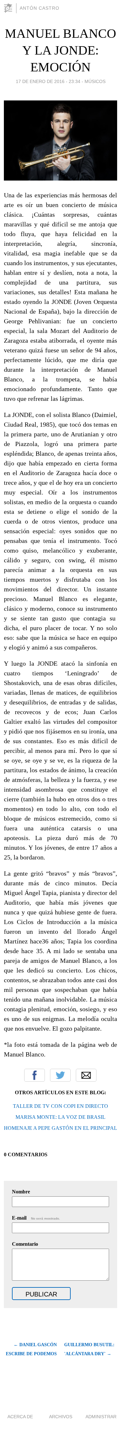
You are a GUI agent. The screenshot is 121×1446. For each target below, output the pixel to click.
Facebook (34, 1075)
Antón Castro (39, 8)
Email (86, 1075)
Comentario (25, 1244)
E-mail (36, 1218)
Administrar (101, 1416)
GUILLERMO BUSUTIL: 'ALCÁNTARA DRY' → (89, 1349)
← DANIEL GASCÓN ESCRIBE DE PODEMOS (31, 1349)
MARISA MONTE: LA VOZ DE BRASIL (60, 1117)
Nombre (21, 1191)
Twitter (60, 1075)
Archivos (60, 1416)
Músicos (95, 81)
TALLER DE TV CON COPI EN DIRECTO (60, 1106)
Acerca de (20, 1416)
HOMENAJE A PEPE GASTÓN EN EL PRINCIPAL (60, 1128)
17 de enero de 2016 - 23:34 (48, 81)
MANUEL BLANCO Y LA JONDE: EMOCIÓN (60, 50)
